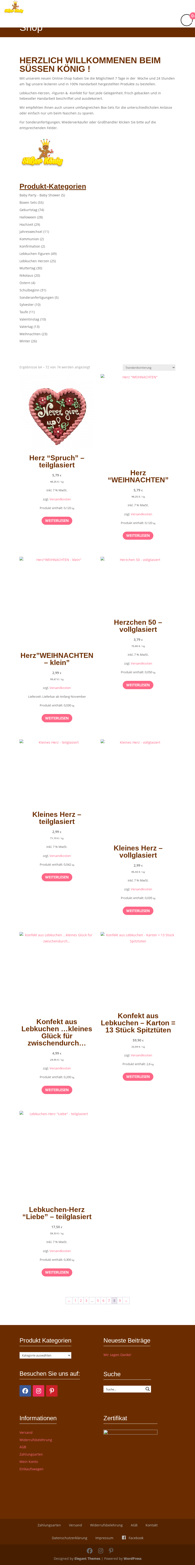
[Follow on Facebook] (25, 1391)
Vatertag (26, 326)
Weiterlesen (57, 520)
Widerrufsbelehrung (36, 1440)
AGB (23, 1447)
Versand (26, 1432)
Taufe (24, 312)
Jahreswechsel (31, 231)
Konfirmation (30, 246)
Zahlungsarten (31, 1454)
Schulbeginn (29, 290)
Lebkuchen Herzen (34, 261)
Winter (25, 341)
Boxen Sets (28, 202)
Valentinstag (29, 319)
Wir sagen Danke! (117, 1354)
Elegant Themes (87, 1558)
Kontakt (152, 1525)
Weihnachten (30, 334)
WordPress (132, 1558)
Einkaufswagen (32, 1469)
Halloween (28, 217)
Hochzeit (26, 224)
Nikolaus (26, 275)
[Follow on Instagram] (38, 1391)
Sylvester (27, 304)
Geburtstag (28, 210)
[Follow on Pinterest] (52, 1391)
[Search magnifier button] (147, 1389)
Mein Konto (29, 1461)
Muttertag (27, 268)
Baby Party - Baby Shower (40, 195)
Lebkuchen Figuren (35, 253)
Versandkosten (60, 499)
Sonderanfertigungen (37, 297)
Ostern (25, 282)
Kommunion (29, 239)
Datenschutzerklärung (69, 1538)
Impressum (104, 1538)
